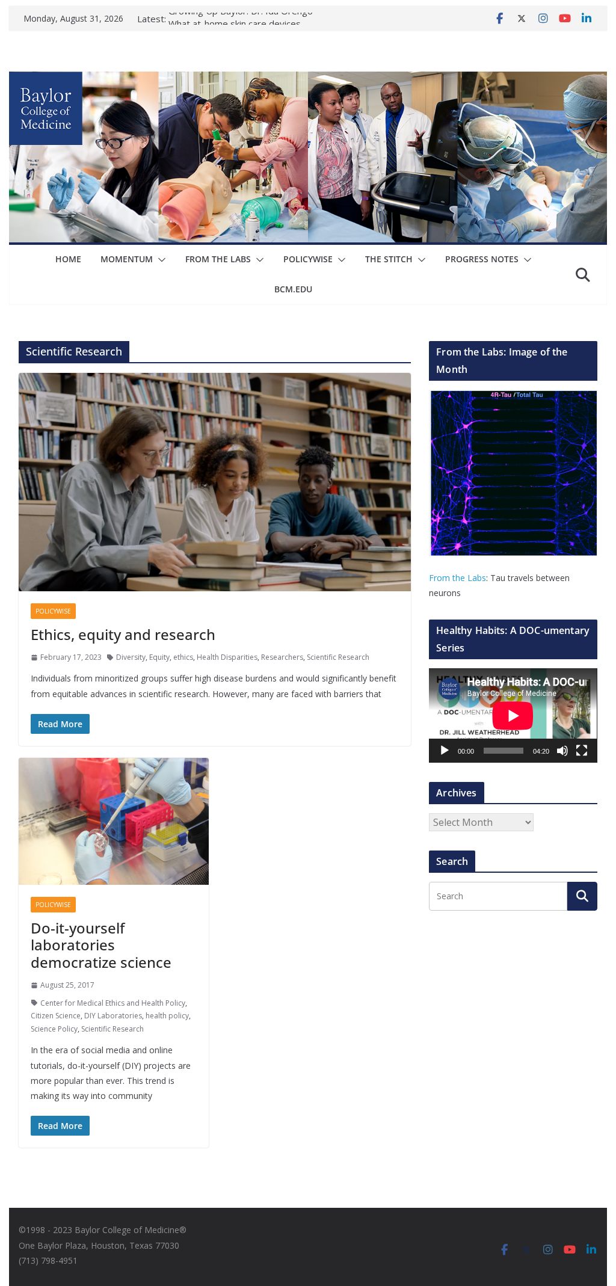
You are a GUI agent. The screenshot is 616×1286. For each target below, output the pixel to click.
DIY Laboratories (113, 1016)
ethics (183, 657)
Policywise (308, 259)
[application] (513, 715)
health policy (167, 1016)
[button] (159, 260)
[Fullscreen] (582, 751)
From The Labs (218, 259)
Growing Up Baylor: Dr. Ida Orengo (240, 19)
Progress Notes (482, 259)
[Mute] (562, 751)
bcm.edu (293, 289)
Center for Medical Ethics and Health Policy (112, 1003)
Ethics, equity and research (123, 634)
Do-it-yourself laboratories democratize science (101, 945)
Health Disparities (227, 657)
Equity (159, 657)
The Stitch (389, 259)
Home (68, 259)
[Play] (445, 751)
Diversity (131, 657)
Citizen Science (56, 1016)
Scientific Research (338, 657)
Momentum (126, 259)
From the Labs (457, 577)
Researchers (282, 657)
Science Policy (54, 1029)
